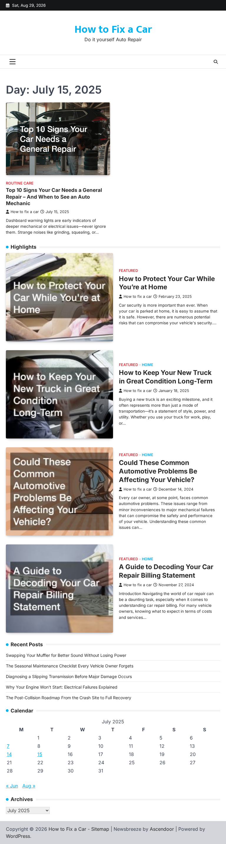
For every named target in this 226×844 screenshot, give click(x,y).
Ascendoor (162, 829)
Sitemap (100, 829)
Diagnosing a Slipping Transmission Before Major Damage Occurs (69, 676)
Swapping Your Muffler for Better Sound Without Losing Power (66, 655)
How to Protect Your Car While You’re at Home (167, 283)
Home (147, 365)
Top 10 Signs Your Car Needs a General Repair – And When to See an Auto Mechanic (54, 196)
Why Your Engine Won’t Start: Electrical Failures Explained (61, 687)
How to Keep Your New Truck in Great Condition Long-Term (165, 376)
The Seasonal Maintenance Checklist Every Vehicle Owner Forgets (69, 665)
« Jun (12, 786)
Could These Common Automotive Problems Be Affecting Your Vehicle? (158, 471)
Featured (128, 270)
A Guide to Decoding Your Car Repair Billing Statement (166, 571)
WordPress (18, 836)
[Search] (215, 61)
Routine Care (20, 183)
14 (9, 754)
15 (39, 754)
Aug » (28, 786)
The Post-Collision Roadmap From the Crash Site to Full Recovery (68, 697)
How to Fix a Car (113, 29)
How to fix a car (25, 212)
